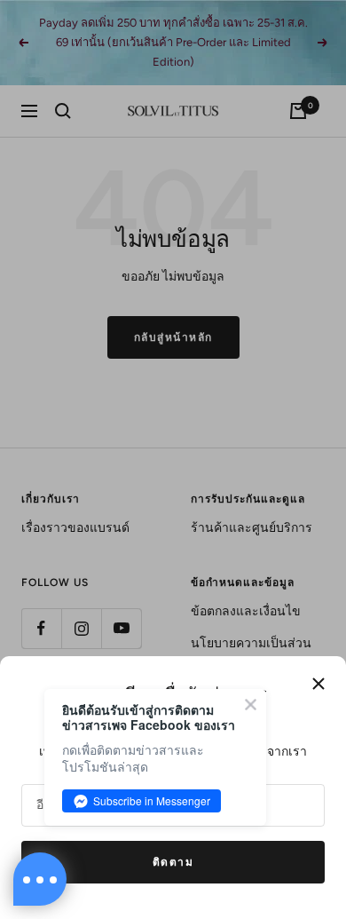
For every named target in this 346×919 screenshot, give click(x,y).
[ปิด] (318, 683)
